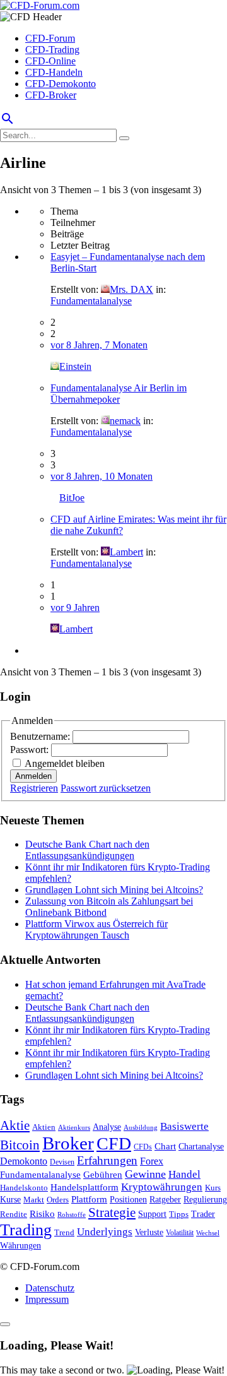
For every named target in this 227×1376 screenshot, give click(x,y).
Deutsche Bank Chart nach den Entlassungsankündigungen (87, 850)
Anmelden (33, 776)
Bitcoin (20, 1145)
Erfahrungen (107, 1160)
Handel (184, 1174)
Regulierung (205, 1199)
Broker (68, 1143)
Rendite (13, 1214)
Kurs (213, 1187)
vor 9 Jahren (75, 607)
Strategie (112, 1212)
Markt (33, 1199)
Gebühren (102, 1175)
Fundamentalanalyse (91, 300)
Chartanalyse (201, 1146)
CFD (113, 1143)
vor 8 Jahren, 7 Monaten (99, 345)
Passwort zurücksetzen (106, 788)
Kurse (10, 1199)
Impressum (47, 1299)
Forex (151, 1161)
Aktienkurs (74, 1127)
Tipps (179, 1214)
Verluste (149, 1232)
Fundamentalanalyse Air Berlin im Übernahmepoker (118, 394)
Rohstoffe (71, 1214)
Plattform (89, 1199)
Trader (203, 1214)
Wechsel (207, 1233)
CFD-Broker (50, 95)
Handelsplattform (84, 1187)
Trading (26, 1230)
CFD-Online (50, 61)
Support (152, 1214)
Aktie (15, 1125)
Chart (165, 1146)
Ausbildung (141, 1127)
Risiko (42, 1213)
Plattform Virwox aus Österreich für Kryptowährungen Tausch (96, 929)
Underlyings (104, 1232)
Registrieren (34, 788)
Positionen (128, 1199)
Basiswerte (184, 1126)
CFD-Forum (50, 38)
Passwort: (30, 749)
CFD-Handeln (54, 72)
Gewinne (145, 1174)
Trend (64, 1232)
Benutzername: (41, 736)
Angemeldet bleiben (65, 763)
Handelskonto (24, 1187)
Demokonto (23, 1161)
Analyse (107, 1127)
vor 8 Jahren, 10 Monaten (101, 476)
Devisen (62, 1162)
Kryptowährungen (161, 1187)
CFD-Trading (52, 49)
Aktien (43, 1127)
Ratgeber (165, 1199)
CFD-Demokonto (60, 83)
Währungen (20, 1245)
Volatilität (180, 1232)
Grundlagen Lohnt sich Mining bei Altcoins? (114, 889)
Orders (58, 1199)
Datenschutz (49, 1288)
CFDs (143, 1147)
